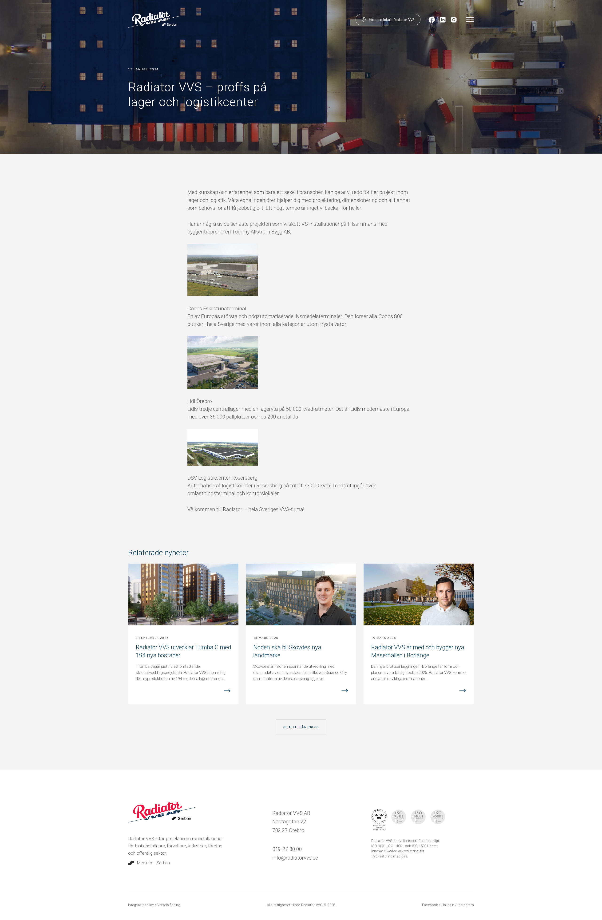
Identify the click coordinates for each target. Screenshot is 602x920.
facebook (430, 905)
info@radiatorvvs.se (295, 858)
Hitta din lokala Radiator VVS (392, 20)
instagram (466, 905)
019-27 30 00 (287, 849)
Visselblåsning (168, 905)
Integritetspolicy (141, 905)
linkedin (448, 905)
